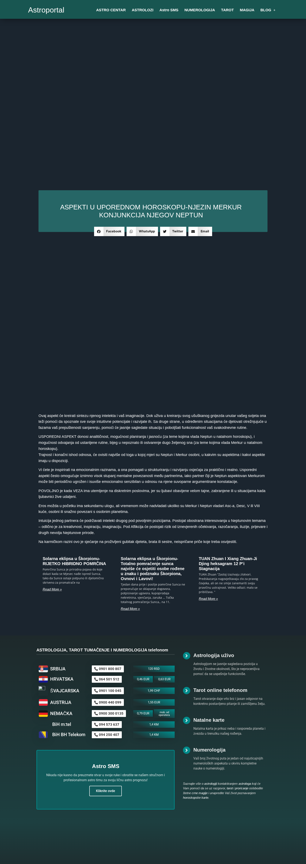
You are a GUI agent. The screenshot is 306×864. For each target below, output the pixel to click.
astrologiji (210, 783)
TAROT (227, 10)
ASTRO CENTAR (111, 10)
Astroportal (46, 10)
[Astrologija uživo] (186, 655)
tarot (230, 788)
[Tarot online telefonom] (186, 690)
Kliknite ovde (105, 791)
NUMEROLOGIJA (199, 10)
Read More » (52, 589)
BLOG (265, 10)
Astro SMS (168, 10)
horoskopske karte (195, 797)
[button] (109, 231)
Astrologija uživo (213, 655)
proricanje (241, 788)
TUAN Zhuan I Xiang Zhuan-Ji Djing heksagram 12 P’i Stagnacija (228, 563)
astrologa (245, 783)
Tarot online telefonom (220, 690)
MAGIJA (247, 10)
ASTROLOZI (142, 10)
